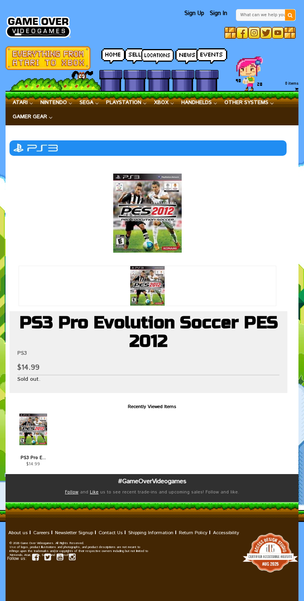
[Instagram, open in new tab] (254, 33)
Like (94, 492)
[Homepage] (41, 25)
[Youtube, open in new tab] (278, 33)
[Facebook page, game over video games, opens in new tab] (35, 558)
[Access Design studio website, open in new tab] (152, 553)
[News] (182, 53)
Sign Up (194, 13)
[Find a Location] (158, 54)
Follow (71, 492)
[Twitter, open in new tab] (266, 33)
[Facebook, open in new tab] (242, 33)
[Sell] (134, 53)
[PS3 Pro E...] (33, 429)
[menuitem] (23, 103)
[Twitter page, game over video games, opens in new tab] (47, 558)
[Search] (290, 15)
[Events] (206, 53)
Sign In (218, 13)
